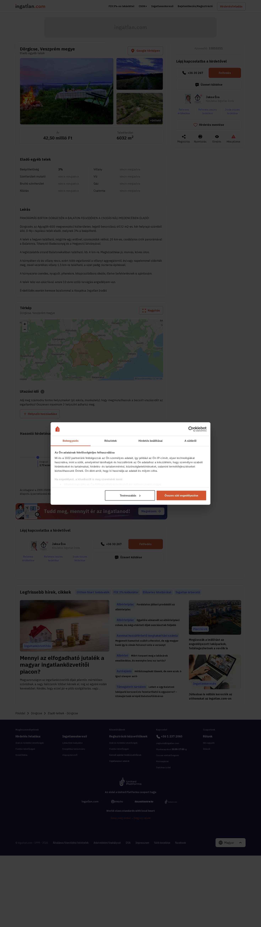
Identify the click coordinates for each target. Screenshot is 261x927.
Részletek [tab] (110, 440)
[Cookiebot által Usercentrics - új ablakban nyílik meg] (190, 429)
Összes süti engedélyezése (181, 495)
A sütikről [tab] (190, 440)
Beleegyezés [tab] (70, 440)
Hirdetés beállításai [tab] (150, 440)
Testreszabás (128, 495)
